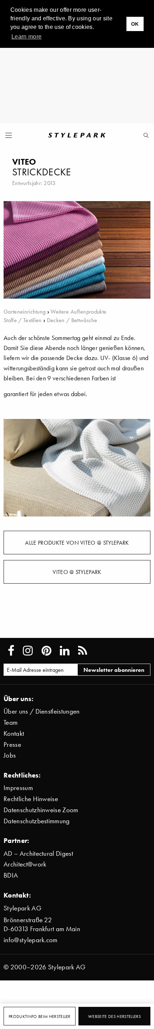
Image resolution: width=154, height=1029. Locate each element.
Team (11, 722)
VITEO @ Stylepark (77, 571)
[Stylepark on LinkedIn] (65, 651)
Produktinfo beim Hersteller (40, 1016)
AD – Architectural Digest (38, 853)
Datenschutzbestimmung (37, 821)
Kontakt (14, 733)
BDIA (11, 875)
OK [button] (135, 24)
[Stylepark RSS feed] (82, 651)
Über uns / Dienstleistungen (42, 711)
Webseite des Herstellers (114, 1016)
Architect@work (25, 864)
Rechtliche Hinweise (31, 799)
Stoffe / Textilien (23, 320)
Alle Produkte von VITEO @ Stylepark (77, 542)
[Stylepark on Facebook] (11, 651)
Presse (12, 744)
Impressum (18, 788)
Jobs (10, 755)
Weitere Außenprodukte (78, 311)
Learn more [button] (26, 37)
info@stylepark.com (31, 939)
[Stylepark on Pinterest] (46, 651)
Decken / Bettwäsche (72, 320)
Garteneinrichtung (24, 311)
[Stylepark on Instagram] (28, 651)
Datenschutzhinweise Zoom (41, 810)
